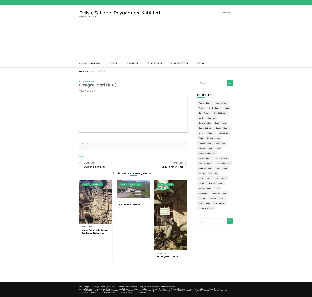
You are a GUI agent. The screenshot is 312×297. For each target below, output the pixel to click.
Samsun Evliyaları (205, 178)
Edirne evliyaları (205, 123)
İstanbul (114, 63)
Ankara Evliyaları (197, 289)
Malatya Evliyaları (223, 163)
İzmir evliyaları (204, 203)
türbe (217, 188)
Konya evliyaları (222, 158)
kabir (218, 148)
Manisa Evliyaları (205, 168)
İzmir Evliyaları (90, 292)
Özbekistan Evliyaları (219, 193)
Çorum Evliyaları (202, 291)
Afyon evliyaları (221, 103)
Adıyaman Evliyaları (105, 289)
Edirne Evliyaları (220, 291)
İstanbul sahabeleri (217, 198)
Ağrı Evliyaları (123, 289)
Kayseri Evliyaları (205, 158)
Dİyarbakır (211, 118)
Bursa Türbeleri (204, 113)
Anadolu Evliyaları (90, 63)
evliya (201, 133)
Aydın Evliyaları (215, 289)
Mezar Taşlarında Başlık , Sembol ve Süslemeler (95, 231)
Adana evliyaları (205, 103)
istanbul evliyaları (205, 148)
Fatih (160, 185)
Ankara (201, 108)
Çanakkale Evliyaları (164, 291)
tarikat (201, 183)
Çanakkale (203, 193)
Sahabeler (213, 173)
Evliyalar (211, 133)
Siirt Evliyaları (221, 178)
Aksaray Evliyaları (159, 289)
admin (82, 156)
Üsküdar (202, 198)
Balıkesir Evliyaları (91, 291)
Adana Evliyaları (85, 289)
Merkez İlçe (135, 185)
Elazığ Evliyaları (220, 123)
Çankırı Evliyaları (184, 291)
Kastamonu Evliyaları (207, 153)
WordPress (171, 287)
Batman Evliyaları (110, 291)
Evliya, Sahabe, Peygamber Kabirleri (119, 12)
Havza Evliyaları (205, 143)
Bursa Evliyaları (145, 291)
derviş (201, 118)
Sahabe (202, 173)
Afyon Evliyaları (140, 289)
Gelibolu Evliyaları (213, 138)
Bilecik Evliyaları (214, 108)
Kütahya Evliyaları (205, 163)
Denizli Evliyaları (220, 113)
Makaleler (97, 185)
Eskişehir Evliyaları (222, 128)
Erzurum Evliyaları (205, 128)
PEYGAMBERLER (155, 63)
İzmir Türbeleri (219, 203)
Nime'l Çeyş (163, 188)
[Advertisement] (156, 41)
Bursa (227, 108)
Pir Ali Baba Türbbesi (129, 204)
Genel (86, 185)
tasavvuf (211, 183)
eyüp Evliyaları (223, 133)
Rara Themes (152, 287)
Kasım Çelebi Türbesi (167, 256)
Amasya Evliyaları (178, 289)
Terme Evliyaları (205, 188)
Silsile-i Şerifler (180, 63)
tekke (221, 183)
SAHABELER (133, 63)
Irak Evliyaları (220, 143)
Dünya (200, 63)
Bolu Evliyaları (128, 291)
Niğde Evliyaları (221, 168)
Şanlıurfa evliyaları (206, 208)
